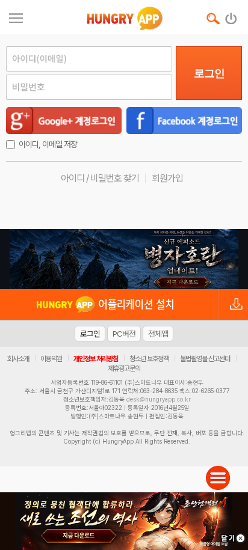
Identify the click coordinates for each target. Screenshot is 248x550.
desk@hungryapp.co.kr (158, 399)
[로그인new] (231, 15)
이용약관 (51, 359)
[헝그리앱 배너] (124, 259)
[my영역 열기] (16, 16)
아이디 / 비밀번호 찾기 (100, 178)
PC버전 (124, 333)
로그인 (209, 73)
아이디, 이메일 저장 (48, 144)
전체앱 (158, 333)
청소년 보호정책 (149, 359)
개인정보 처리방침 (95, 359)
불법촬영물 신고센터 (205, 359)
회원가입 (167, 178)
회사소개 (18, 359)
